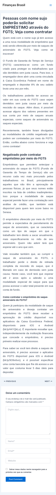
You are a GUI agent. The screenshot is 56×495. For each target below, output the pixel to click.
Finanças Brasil (14, 5)
